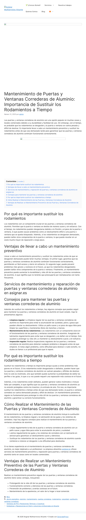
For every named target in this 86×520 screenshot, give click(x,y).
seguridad (65, 499)
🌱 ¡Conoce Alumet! (33, 5)
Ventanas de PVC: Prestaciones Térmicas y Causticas (25, 504)
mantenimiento (32, 499)
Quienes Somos (31, 12)
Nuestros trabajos (65, 5)
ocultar (20, 181)
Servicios (48, 5)
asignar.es (66, 449)
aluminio (23, 499)
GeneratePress (62, 517)
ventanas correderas (11, 501)
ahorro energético (13, 499)
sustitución (73, 499)
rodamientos (56, 499)
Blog (43, 12)
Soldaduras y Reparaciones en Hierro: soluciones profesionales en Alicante (33, 506)
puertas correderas (44, 499)
